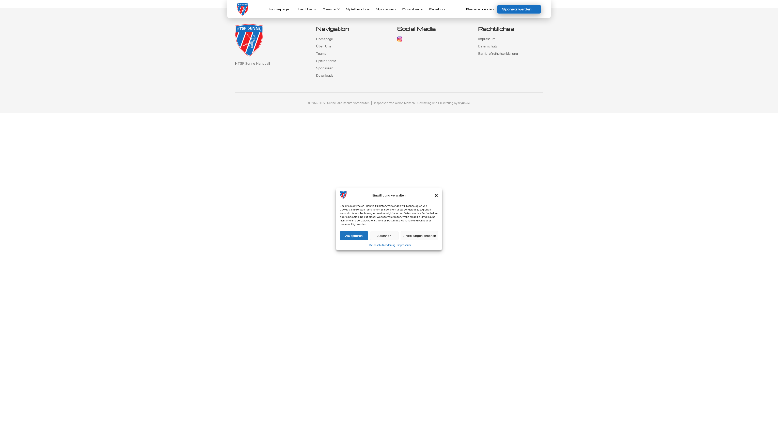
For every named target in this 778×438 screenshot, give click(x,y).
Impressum (404, 245)
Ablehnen (384, 236)
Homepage (279, 9)
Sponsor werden (519, 9)
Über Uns (304, 9)
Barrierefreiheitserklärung (498, 54)
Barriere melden (480, 9)
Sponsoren (386, 9)
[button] (436, 195)
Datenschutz (488, 46)
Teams (329, 9)
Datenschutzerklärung (382, 245)
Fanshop (437, 9)
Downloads (412, 9)
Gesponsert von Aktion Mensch (394, 103)
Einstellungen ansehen (419, 236)
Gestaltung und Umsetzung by (443, 103)
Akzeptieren (354, 236)
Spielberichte (358, 9)
